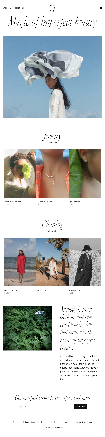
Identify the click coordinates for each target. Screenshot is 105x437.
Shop (5, 8)
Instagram (45, 427)
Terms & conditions (84, 422)
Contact (54, 422)
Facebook (59, 427)
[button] (99, 7)
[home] (52, 8)
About (42, 422)
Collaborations (17, 8)
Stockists (66, 422)
